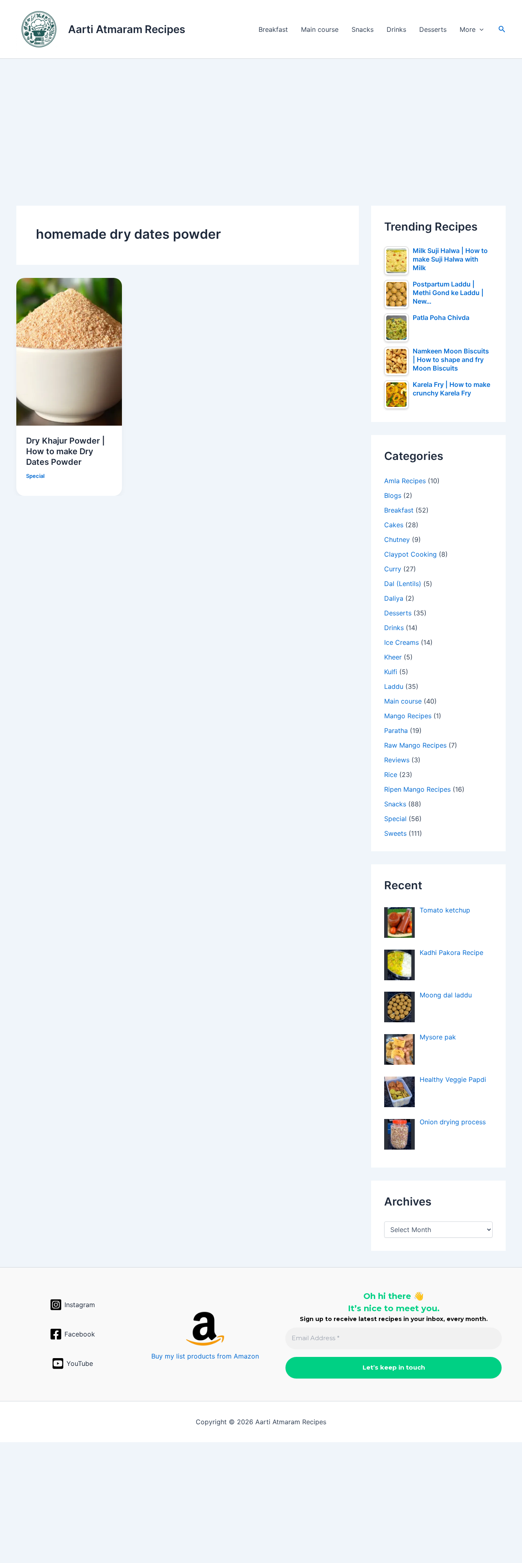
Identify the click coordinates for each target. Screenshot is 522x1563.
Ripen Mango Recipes (417, 789)
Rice (390, 774)
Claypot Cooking (410, 554)
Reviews (396, 760)
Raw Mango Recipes (415, 745)
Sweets (395, 833)
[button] (480, 29)
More (468, 29)
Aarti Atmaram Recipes (126, 29)
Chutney (397, 539)
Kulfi (390, 672)
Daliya (393, 598)
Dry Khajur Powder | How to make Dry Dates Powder (65, 451)
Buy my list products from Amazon (205, 1356)
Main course (319, 29)
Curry (392, 569)
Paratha (396, 730)
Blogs (392, 495)
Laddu (393, 686)
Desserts (433, 29)
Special (35, 476)
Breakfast (273, 29)
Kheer (393, 657)
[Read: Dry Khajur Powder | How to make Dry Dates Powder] (69, 351)
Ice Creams (401, 642)
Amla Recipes (405, 481)
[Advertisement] (261, 119)
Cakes (393, 525)
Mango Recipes (407, 716)
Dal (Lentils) (402, 583)
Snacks (363, 29)
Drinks (396, 29)
